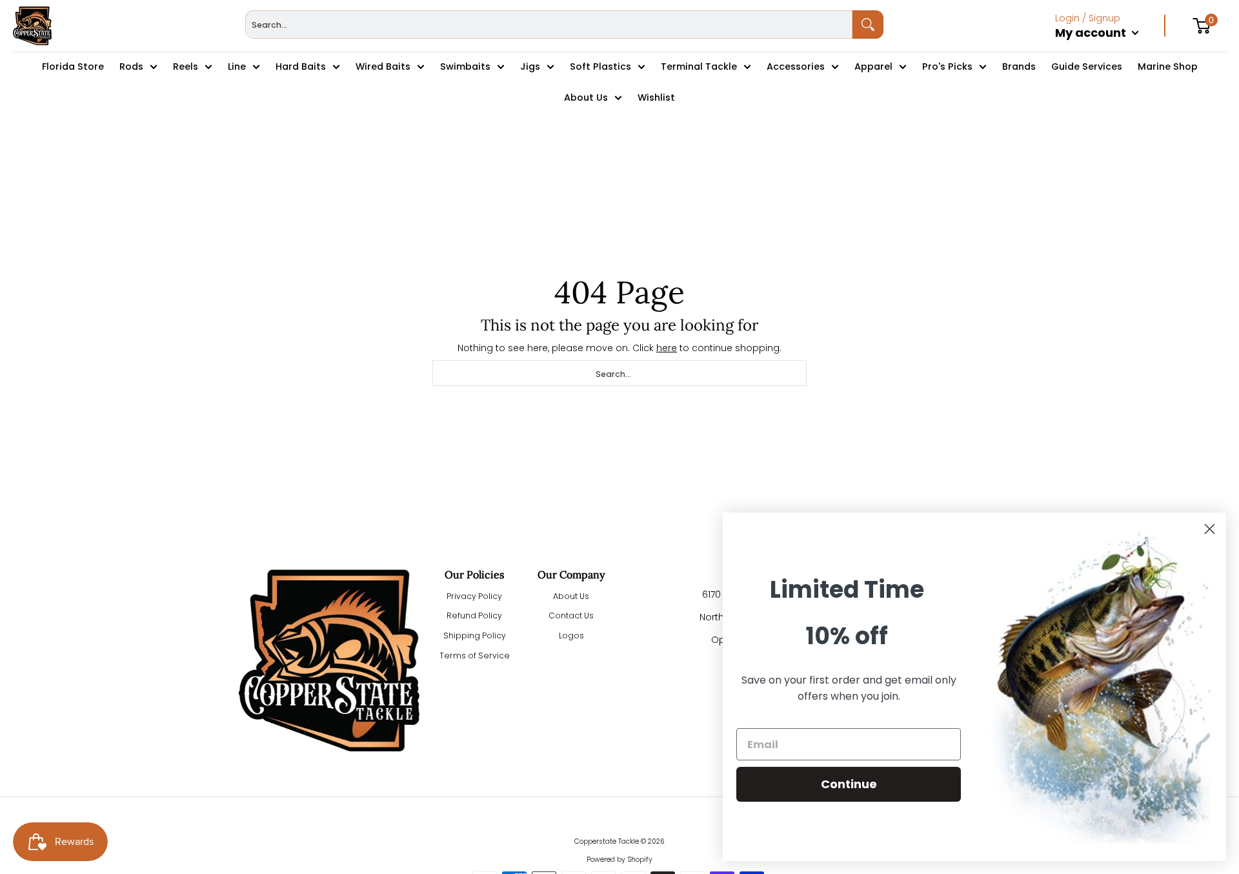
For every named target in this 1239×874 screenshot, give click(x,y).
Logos (571, 635)
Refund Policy (474, 615)
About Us (571, 596)
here (666, 347)
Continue (849, 784)
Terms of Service (474, 655)
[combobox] (548, 24)
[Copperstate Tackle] (32, 26)
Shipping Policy (474, 635)
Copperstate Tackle (606, 841)
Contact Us (571, 615)
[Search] (867, 24)
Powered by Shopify (619, 859)
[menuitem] (1110, 46)
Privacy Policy (474, 596)
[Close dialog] (1209, 529)
